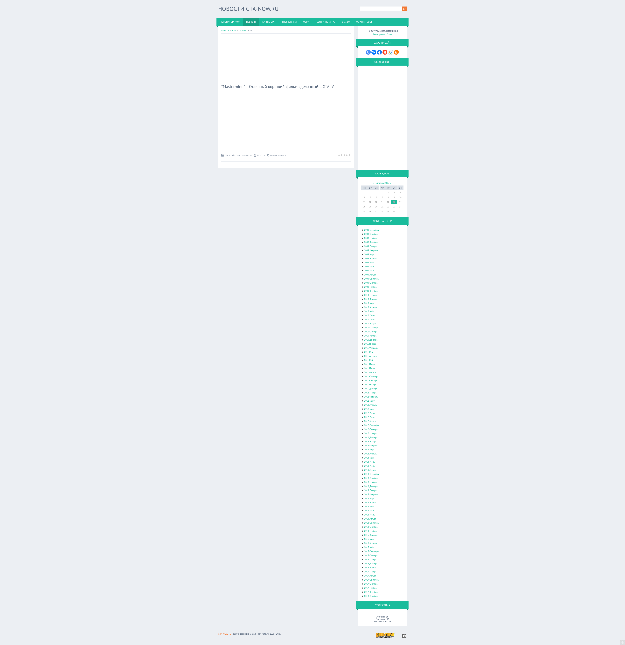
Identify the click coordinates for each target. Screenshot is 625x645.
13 (376, 202)
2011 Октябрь (370, 380)
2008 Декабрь (371, 242)
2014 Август (370, 519)
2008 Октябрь (371, 234)
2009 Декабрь (371, 291)
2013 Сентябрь (371, 474)
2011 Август (370, 372)
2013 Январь (370, 441)
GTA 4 (227, 155)
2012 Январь (370, 392)
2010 (234, 30)
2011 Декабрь (370, 388)
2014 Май (369, 506)
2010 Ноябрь (370, 336)
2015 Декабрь (371, 563)
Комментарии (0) (278, 155)
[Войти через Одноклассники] (396, 52)
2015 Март (369, 539)
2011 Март (369, 352)
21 (382, 207)
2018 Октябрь (371, 596)
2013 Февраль (371, 445)
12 (370, 202)
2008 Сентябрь (371, 230)
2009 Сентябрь (371, 279)
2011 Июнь (369, 364)
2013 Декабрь (371, 486)
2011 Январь (370, 344)
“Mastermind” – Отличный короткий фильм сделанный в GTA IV (277, 86)
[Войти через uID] (368, 52)
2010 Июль (369, 319)
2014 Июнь (369, 510)
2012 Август (370, 421)
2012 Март (369, 401)
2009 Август (370, 275)
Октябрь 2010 (382, 183)
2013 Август (370, 470)
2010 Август (370, 323)
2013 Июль (369, 466)
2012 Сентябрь (371, 425)
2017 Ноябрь (370, 588)
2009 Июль (369, 270)
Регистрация (379, 34)
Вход (389, 34)
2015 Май (369, 547)
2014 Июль (369, 515)
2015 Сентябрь (371, 551)
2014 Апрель (370, 502)
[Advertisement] (286, 58)
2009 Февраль (371, 250)
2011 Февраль (371, 348)
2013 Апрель (370, 454)
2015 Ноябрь (370, 559)
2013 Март (369, 449)
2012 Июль (369, 417)
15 (388, 202)
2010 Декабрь (371, 340)
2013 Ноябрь (370, 482)
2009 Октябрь (371, 283)
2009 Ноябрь (370, 287)
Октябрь (243, 30)
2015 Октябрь (371, 555)
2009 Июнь (369, 266)
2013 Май (369, 458)
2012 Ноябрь (370, 433)
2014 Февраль (371, 494)
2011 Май (368, 360)
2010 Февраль (371, 299)
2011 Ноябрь (370, 384)
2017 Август (370, 576)
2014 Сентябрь (371, 523)
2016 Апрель (370, 567)
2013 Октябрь (371, 478)
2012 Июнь (369, 413)
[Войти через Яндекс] (384, 52)
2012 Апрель (370, 405)
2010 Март (369, 303)
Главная (225, 30)
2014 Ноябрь (370, 531)
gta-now (248, 155)
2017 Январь (370, 571)
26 (370, 211)
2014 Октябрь (371, 527)
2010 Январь (370, 295)
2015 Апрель (370, 543)
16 (394, 202)
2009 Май (369, 262)
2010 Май (369, 311)
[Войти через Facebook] (379, 52)
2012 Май (369, 409)
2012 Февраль (371, 397)
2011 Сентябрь (371, 376)
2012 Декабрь (371, 437)
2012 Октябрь (371, 429)
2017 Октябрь (371, 584)
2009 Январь (370, 246)
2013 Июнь (369, 462)
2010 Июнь (369, 315)
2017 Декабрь (371, 592)
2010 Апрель (370, 307)
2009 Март (369, 254)
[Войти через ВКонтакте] (373, 52)
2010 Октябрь (371, 331)
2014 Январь (370, 490)
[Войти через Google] (390, 52)
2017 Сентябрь (371, 580)
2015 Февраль (371, 535)
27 (376, 211)
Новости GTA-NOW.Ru (248, 9)
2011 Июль (369, 368)
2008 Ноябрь (370, 238)
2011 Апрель (370, 356)
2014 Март (369, 498)
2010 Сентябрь (371, 327)
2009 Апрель (370, 258)
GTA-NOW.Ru (224, 634)
